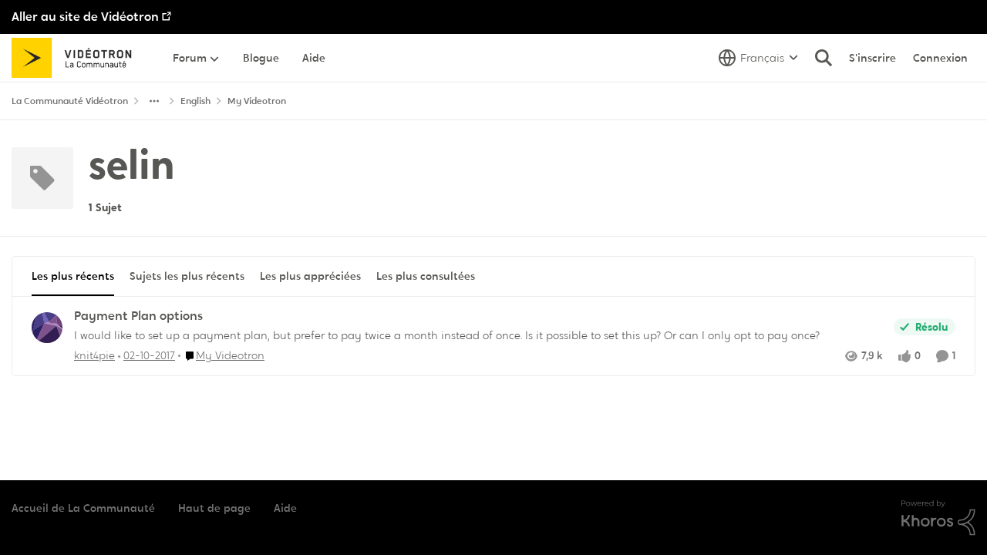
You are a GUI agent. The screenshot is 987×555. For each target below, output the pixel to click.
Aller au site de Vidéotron (85, 16)
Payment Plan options (138, 316)
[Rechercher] (823, 58)
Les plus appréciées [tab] (310, 276)
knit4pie (94, 355)
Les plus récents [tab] (73, 276)
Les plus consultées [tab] (425, 276)
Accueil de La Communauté (83, 508)
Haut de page (214, 508)
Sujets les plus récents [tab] (187, 276)
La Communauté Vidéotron (70, 101)
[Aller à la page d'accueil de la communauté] (77, 58)
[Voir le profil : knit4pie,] (47, 327)
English (195, 101)
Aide (285, 508)
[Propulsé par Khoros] (938, 518)
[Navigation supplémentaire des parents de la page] (154, 101)
